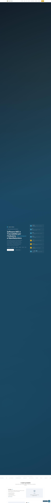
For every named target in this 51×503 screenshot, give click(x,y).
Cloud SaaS (8, 247)
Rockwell (20, 247)
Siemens (17, 247)
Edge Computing (13, 247)
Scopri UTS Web (10, 496)
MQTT (25, 247)
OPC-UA (23, 247)
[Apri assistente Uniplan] (49, 501)
